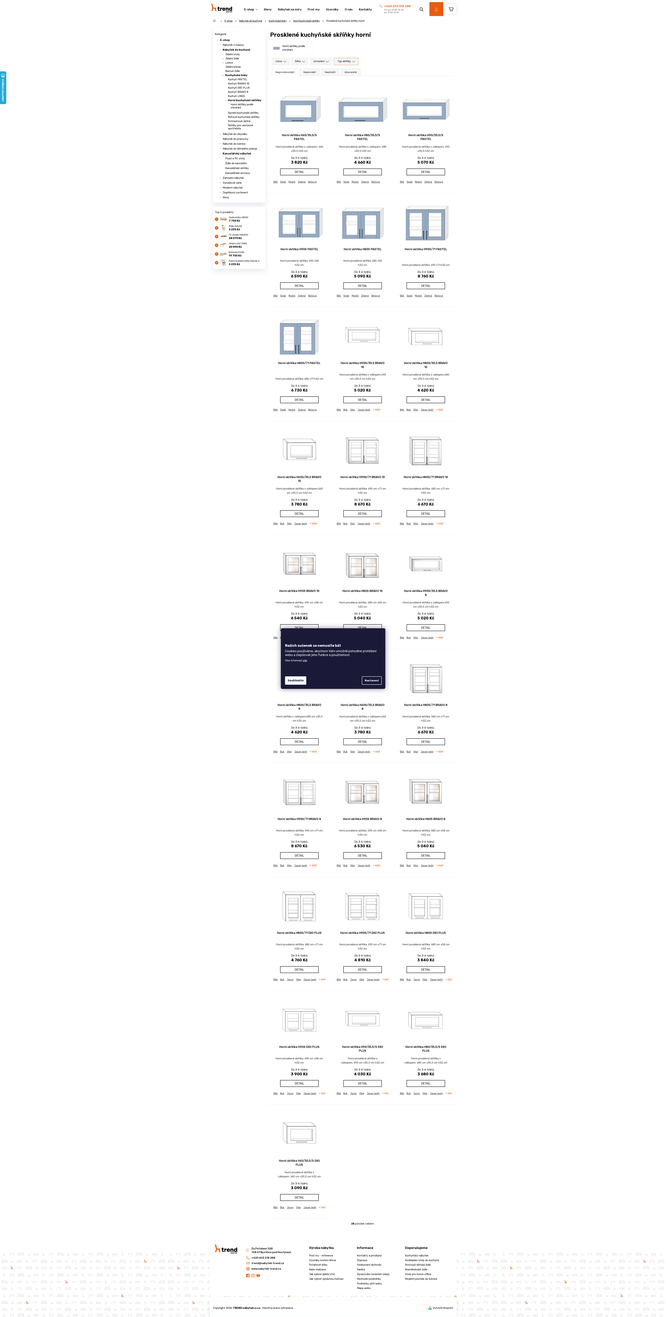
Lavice (229, 62)
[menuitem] (251, 7)
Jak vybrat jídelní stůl (322, 1274)
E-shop (225, 40)
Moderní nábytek (233, 187)
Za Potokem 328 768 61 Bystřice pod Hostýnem (271, 1250)
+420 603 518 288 (397, 6)
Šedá (283, 182)
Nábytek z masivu (233, 44)
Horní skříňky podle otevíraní (242, 106)
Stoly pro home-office (418, 1274)
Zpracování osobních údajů (373, 1274)
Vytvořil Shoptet (443, 1308)
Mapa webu (364, 1288)
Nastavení (372, 680)
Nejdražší (330, 72)
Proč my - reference (321, 1255)
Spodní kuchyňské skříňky (243, 112)
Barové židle (232, 71)
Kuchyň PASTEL (237, 79)
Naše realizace (317, 1269)
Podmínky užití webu (369, 1283)
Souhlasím (296, 680)
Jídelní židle (232, 58)
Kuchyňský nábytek (416, 1255)
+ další (376, 409)
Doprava (362, 1260)
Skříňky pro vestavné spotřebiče (240, 127)
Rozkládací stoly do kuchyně (422, 1260)
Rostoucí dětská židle (418, 1264)
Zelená (302, 182)
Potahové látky (318, 1264)
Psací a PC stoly (235, 158)
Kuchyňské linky (236, 75)
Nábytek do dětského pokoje (240, 148)
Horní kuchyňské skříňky (244, 100)
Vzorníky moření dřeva (322, 1260)
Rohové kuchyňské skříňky (243, 117)
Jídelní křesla (233, 66)
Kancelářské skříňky (237, 168)
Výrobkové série (232, 182)
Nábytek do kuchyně (236, 49)
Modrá (292, 182)
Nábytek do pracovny (235, 138)
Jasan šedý (363, 409)
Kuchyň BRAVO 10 (238, 83)
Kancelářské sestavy (237, 173)
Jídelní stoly (232, 54)
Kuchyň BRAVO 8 (238, 91)
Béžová (312, 182)
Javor (290, 979)
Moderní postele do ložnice (421, 1278)
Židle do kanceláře (236, 163)
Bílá (276, 182)
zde (305, 660)
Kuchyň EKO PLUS (239, 87)
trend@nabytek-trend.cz (267, 1263)
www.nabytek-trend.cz (266, 1268)
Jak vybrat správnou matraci (326, 1278)
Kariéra (361, 1269)
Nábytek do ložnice (234, 143)
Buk (345, 409)
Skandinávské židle (416, 1269)
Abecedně (351, 72)
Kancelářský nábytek (237, 153)
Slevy (226, 197)
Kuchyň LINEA (236, 96)
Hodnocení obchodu (369, 1264)
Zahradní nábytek (233, 177)
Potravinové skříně (239, 121)
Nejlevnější (309, 72)
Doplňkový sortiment (235, 192)
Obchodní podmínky (369, 1278)
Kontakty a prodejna (369, 1255)
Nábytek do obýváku (235, 134)
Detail (299, 172)
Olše (352, 409)
